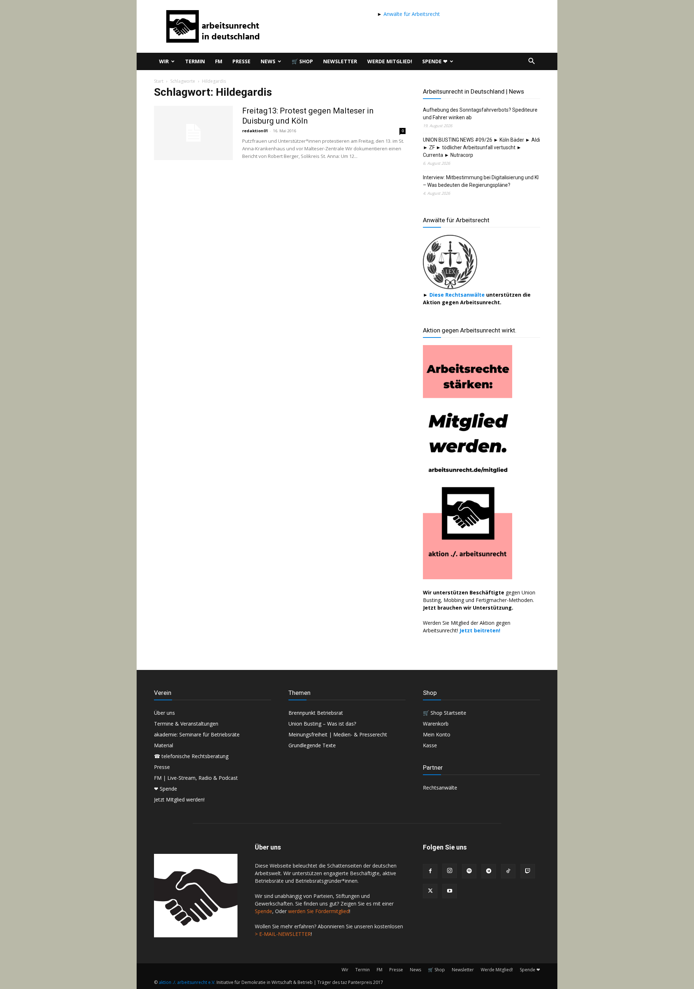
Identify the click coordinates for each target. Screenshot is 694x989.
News (268, 61)
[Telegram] (488, 871)
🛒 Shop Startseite (444, 712)
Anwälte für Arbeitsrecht (411, 13)
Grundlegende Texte (312, 745)
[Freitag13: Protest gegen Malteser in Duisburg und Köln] (193, 133)
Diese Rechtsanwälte (457, 294)
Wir (164, 61)
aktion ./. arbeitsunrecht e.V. (187, 982)
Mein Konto (436, 734)
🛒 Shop (302, 61)
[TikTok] (508, 871)
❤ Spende (165, 788)
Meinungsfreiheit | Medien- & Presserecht (337, 734)
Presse (241, 61)
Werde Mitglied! (389, 61)
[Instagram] (449, 871)
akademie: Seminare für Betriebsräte (197, 734)
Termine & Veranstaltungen (186, 723)
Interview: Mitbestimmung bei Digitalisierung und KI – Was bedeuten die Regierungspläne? (481, 181)
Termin (195, 61)
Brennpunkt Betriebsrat (315, 712)
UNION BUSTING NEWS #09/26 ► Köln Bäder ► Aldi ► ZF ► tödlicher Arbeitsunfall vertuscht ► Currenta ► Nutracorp (481, 147)
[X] (430, 891)
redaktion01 (255, 130)
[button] (531, 62)
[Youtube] (449, 891)
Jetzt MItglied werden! (179, 799)
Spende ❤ (434, 61)
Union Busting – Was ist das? (322, 723)
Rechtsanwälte (440, 787)
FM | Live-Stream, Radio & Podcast (196, 777)
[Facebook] (430, 871)
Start (158, 81)
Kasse (430, 745)
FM (218, 61)
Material (163, 745)
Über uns (164, 712)
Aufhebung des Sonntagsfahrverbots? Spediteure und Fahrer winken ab (480, 113)
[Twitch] (527, 871)
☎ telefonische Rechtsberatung (191, 756)
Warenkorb (436, 723)
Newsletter (340, 61)
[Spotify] (469, 871)
